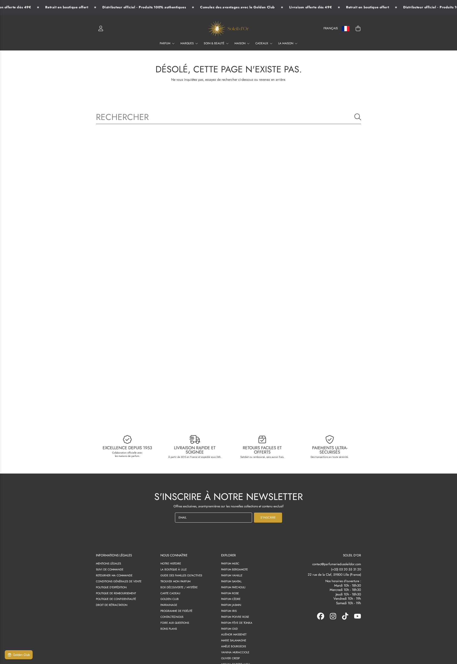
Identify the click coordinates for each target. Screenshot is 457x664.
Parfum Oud (229, 629)
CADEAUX (262, 43)
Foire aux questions (174, 623)
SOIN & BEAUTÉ (214, 43)
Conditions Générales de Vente (118, 581)
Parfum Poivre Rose (235, 617)
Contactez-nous (171, 617)
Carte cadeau (170, 593)
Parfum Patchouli (233, 587)
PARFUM (165, 43)
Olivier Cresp (230, 658)
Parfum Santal (231, 581)
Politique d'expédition (111, 587)
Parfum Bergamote (234, 569)
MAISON (240, 43)
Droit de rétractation (111, 605)
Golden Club (169, 599)
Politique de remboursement (116, 593)
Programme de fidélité (176, 611)
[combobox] (228, 117)
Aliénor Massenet (233, 634)
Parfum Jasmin (231, 605)
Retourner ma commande (114, 575)
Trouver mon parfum (175, 581)
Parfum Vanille (231, 575)
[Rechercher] (357, 117)
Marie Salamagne (233, 640)
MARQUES (187, 43)
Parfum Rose (230, 593)
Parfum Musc (230, 563)
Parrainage (168, 605)
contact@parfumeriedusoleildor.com (336, 564)
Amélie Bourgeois (233, 646)
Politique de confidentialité (116, 599)
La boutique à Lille (173, 569)
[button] (358, 28)
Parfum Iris (229, 611)
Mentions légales (108, 563)
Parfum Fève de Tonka (236, 623)
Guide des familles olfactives (181, 575)
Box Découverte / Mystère (179, 587)
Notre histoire (170, 563)
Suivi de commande (109, 569)
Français (330, 28)
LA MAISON (286, 43)
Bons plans (168, 629)
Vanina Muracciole (235, 652)
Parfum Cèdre (230, 599)
